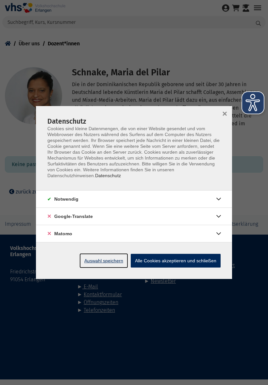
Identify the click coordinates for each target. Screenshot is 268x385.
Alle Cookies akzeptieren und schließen (175, 260)
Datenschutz (108, 175)
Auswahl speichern (103, 260)
